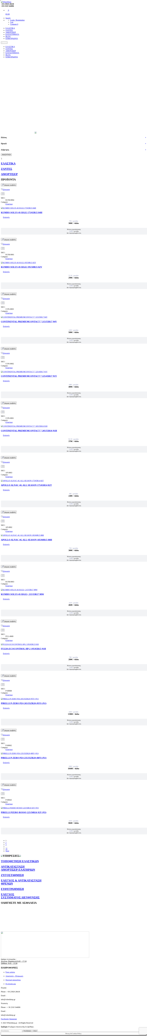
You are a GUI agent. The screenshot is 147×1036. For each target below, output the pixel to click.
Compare (14, 24)
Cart (11, 22)
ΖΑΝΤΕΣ (9, 30)
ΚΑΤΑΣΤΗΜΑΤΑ (12, 34)
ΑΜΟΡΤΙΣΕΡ (11, 32)
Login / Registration (17, 20)
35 (6, 849)
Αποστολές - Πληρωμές (14, 976)
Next (7, 851)
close (35, 1031)
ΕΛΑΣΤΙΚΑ (10, 28)
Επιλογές (6, 217)
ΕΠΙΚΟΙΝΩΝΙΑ (12, 38)
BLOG (8, 36)
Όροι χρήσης (10, 972)
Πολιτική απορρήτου (13, 980)
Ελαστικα (9, 204)
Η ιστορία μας (11, 984)
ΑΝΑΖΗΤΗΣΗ (6, 155)
